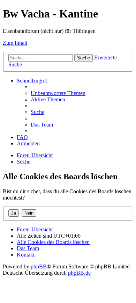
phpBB (39, 266)
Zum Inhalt (15, 43)
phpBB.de (79, 273)
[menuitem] (58, 93)
